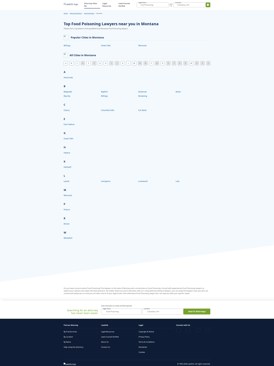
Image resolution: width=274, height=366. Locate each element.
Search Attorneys (197, 311)
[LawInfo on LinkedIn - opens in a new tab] (208, 330)
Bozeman (142, 92)
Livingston (105, 181)
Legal (141, 325)
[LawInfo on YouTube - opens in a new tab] (198, 330)
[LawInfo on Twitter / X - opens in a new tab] (188, 330)
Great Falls (106, 45)
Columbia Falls (107, 110)
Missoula (142, 45)
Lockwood (142, 181)
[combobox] (153, 4)
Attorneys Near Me (92, 4)
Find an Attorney (71, 325)
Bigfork (104, 92)
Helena (67, 153)
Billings (67, 45)
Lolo (177, 181)
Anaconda (68, 77)
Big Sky (67, 96)
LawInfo (104, 325)
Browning (142, 96)
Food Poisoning (89, 13)
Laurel (66, 181)
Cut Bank (142, 110)
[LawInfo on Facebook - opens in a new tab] (178, 330)
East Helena (69, 124)
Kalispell (67, 167)
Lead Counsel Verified (124, 4)
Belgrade (68, 92)
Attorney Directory (76, 13)
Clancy (67, 110)
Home (66, 13)
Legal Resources (106, 4)
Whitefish (68, 238)
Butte (178, 92)
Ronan (66, 224)
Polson (67, 209)
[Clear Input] (166, 5)
